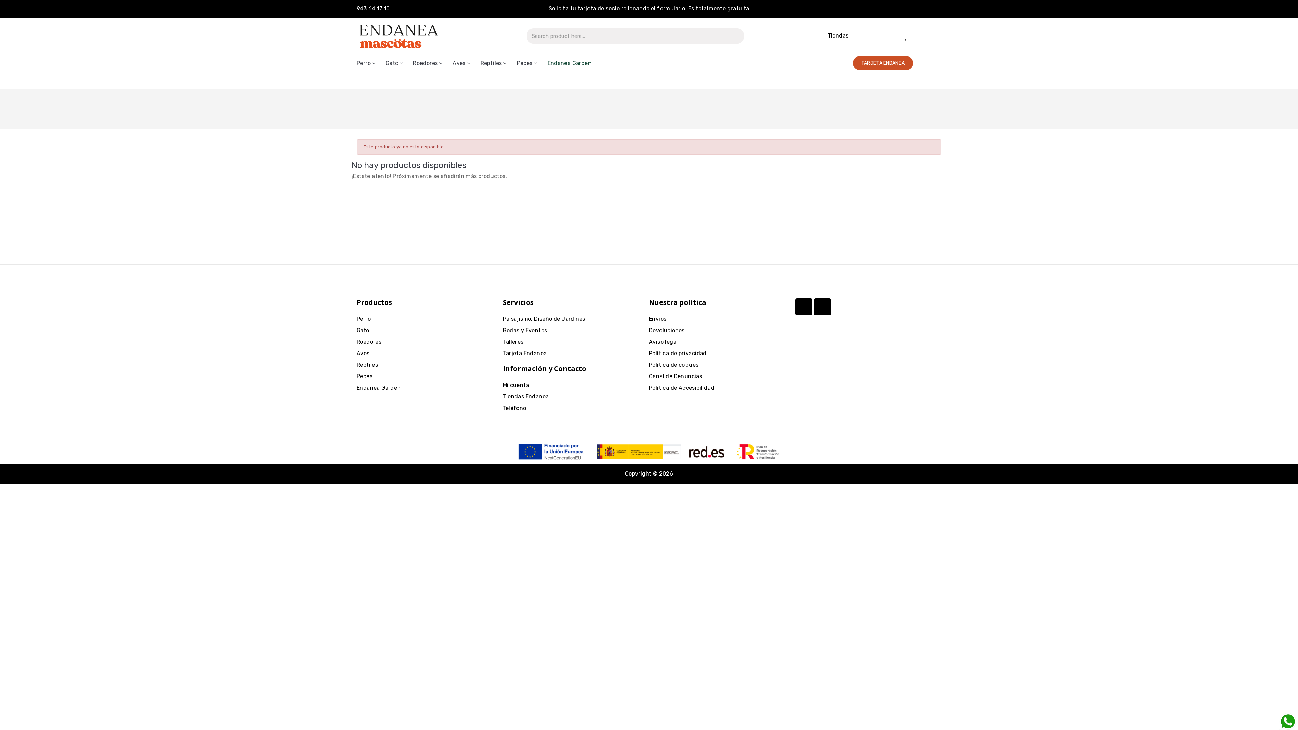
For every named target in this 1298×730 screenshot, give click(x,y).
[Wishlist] (906, 36)
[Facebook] (822, 306)
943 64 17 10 (373, 8)
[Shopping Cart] (929, 36)
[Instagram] (803, 306)
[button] (883, 63)
